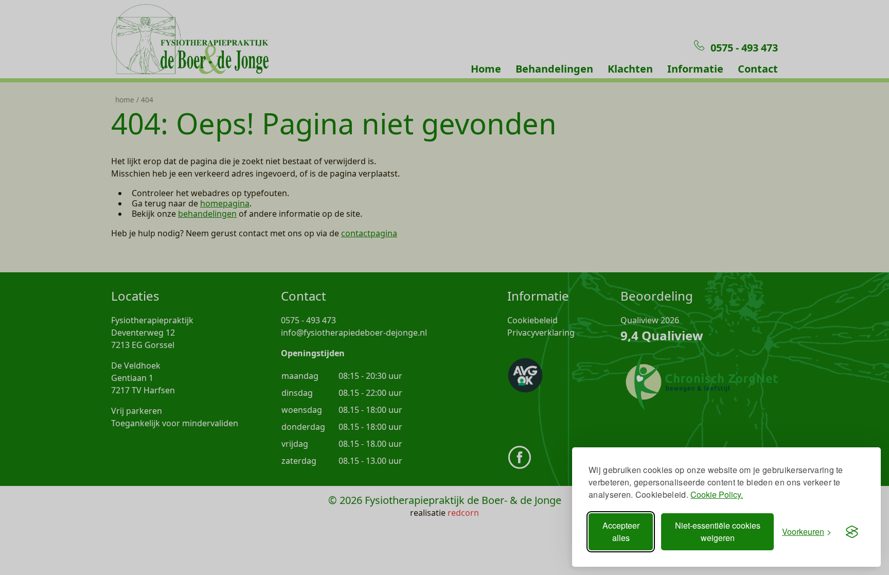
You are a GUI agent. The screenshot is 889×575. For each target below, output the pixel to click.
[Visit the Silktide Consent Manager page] (852, 531)
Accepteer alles (620, 531)
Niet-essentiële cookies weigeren (717, 531)
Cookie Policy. (716, 494)
